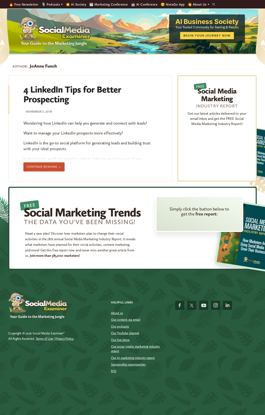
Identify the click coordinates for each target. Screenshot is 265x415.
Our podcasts (120, 326)
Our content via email (125, 320)
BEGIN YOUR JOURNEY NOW (207, 35)
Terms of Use (44, 339)
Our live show (120, 340)
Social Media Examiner (54, 29)
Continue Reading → (46, 168)
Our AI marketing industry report (133, 358)
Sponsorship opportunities (128, 364)
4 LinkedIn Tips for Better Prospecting (72, 94)
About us (117, 313)
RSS (113, 371)
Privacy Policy (64, 339)
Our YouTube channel (125, 333)
